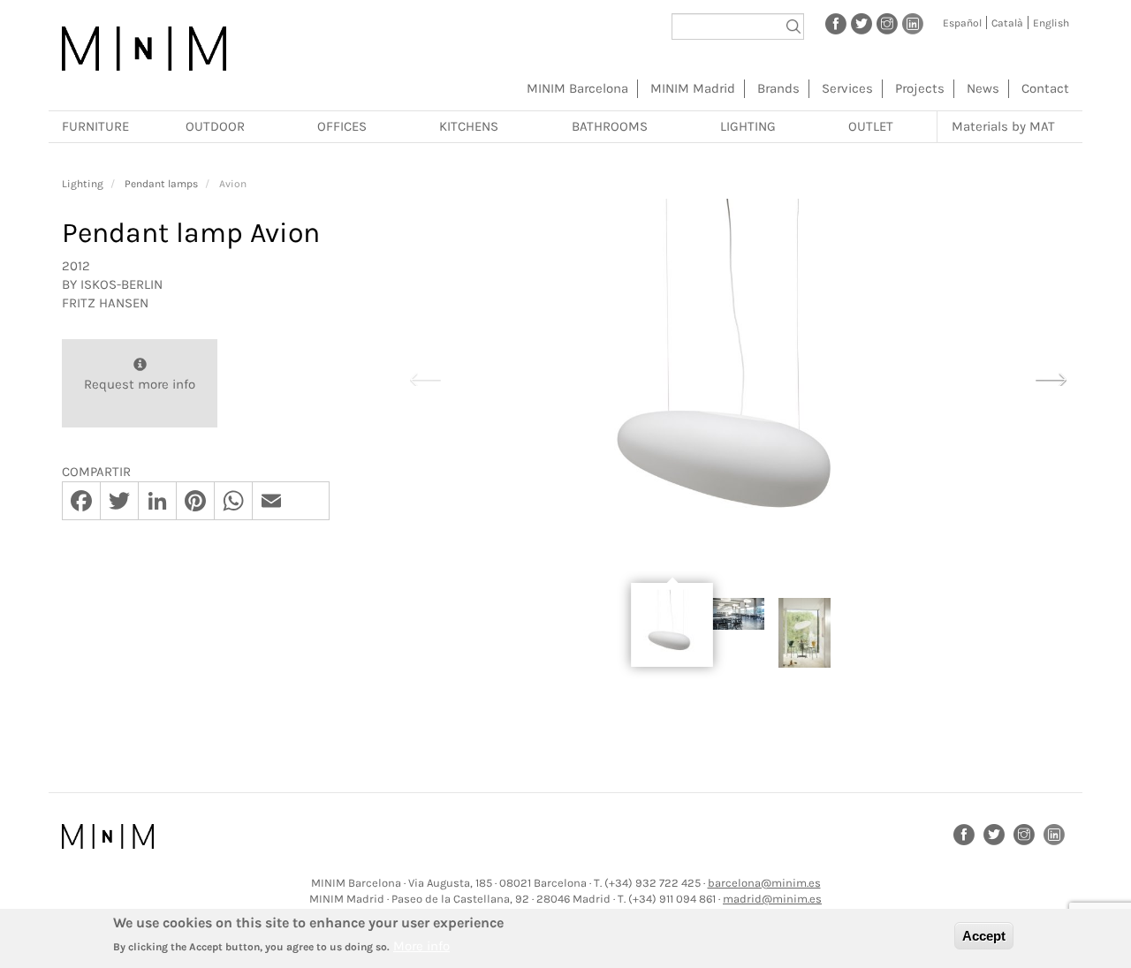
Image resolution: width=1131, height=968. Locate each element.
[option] (737, 378)
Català (1007, 23)
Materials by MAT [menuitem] (1003, 126)
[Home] (144, 48)
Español (962, 23)
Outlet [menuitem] (870, 126)
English (1051, 23)
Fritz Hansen (105, 303)
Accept (984, 935)
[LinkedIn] (912, 23)
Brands (778, 88)
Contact (1045, 88)
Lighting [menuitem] (748, 126)
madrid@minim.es (772, 898)
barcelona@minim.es (764, 882)
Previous (425, 377)
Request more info (139, 384)
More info (421, 946)
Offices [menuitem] (342, 126)
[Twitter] (861, 23)
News (983, 88)
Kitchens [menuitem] (468, 126)
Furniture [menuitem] (95, 126)
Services (847, 88)
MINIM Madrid (692, 88)
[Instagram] (887, 23)
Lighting (82, 184)
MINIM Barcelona (577, 88)
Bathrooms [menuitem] (610, 126)
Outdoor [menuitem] (215, 126)
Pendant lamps (161, 184)
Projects (920, 88)
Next (1050, 377)
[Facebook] (835, 23)
